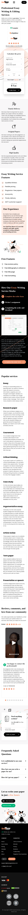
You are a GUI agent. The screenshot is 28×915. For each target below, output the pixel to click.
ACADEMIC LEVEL (9, 57)
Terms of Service (17, 841)
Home (2, 841)
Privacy (15, 846)
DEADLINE (8, 68)
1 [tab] (10, 654)
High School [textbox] (9, 59)
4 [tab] (16, 654)
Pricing (3, 846)
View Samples (9, 801)
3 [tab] (14, 654)
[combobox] (14, 58)
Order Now (11, 858)
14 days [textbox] (8, 70)
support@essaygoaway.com (9, 863)
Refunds (15, 844)
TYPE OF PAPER (9, 63)
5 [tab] (18, 654)
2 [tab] (12, 654)
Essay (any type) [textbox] (11, 65)
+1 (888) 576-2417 (6, 866)
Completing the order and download (14, 309)
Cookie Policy (16, 851)
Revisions (15, 849)
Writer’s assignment (12, 302)
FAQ (2, 851)
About (2, 854)
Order (24, 2)
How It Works (4, 844)
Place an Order (7, 805)
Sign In (4, 858)
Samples (3, 849)
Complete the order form (14, 296)
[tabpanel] (14, 643)
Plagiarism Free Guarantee (20, 854)
